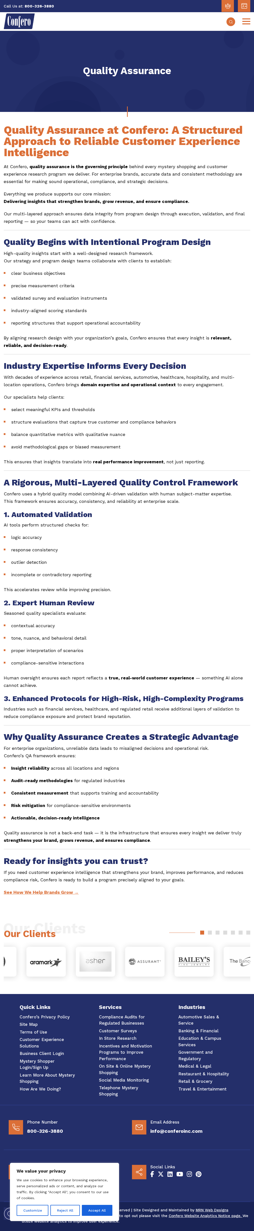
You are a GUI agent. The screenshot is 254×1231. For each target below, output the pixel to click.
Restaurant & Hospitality (203, 1073)
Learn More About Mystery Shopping (47, 1078)
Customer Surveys (118, 1030)
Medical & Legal (194, 1066)
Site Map (29, 1024)
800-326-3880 (45, 1131)
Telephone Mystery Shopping (118, 1091)
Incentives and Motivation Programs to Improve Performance (125, 1052)
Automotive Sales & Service (198, 1020)
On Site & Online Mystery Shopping (125, 1069)
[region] (64, 1192)
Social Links (162, 1166)
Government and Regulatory (195, 1055)
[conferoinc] (19, 27)
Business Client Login (42, 1053)
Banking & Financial (198, 1030)
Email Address (164, 1122)
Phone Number (42, 1122)
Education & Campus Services (199, 1041)
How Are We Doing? (40, 1089)
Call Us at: (13, 6)
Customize (32, 1210)
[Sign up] (244, 6)
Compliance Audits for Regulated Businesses (122, 1020)
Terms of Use (33, 1032)
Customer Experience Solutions (42, 1042)
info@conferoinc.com (176, 1131)
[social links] (152, 1174)
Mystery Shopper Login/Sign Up (37, 1064)
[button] (202, 933)
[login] (228, 6)
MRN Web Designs (212, 1210)
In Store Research (117, 1038)
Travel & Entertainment (202, 1089)
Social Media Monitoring (124, 1080)
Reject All (65, 1210)
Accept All (97, 1210)
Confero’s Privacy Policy (45, 1016)
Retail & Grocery (195, 1081)
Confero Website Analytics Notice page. (206, 1216)
